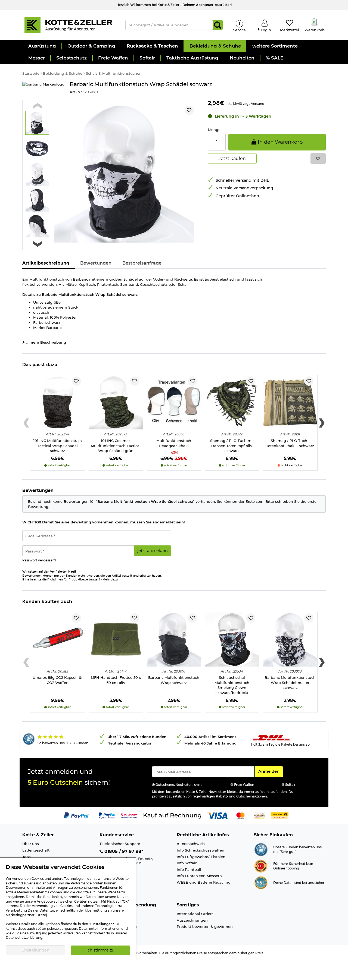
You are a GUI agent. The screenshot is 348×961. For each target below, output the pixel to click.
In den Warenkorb (279, 142)
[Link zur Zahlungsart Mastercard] (240, 815)
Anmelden (270, 771)
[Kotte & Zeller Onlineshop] (68, 25)
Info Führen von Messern (199, 876)
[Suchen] (218, 25)
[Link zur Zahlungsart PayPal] (76, 815)
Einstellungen (35, 950)
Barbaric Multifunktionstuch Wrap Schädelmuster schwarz (290, 682)
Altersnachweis (191, 843)
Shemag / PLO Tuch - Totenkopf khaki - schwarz (290, 443)
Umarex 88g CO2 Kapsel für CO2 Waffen (58, 680)
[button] (41, 46)
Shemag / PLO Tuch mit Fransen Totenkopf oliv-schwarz (232, 445)
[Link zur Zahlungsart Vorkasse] (259, 815)
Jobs (26, 857)
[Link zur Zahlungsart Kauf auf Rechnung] (172, 815)
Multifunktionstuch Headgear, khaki (173, 443)
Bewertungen (95, 263)
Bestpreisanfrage (141, 263)
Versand (257, 104)
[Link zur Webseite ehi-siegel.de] (261, 865)
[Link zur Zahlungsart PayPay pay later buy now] (107, 815)
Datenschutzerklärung (24, 938)
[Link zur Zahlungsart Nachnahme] (279, 815)
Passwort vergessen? (39, 560)
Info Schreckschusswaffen (200, 850)
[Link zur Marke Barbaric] (43, 88)
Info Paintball (189, 869)
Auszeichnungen (192, 920)
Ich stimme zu (100, 950)
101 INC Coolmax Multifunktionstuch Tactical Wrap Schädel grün (116, 445)
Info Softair (187, 863)
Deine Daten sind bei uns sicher (298, 883)
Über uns (30, 843)
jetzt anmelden (152, 550)
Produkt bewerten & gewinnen (205, 926)
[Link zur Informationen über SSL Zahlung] (261, 882)
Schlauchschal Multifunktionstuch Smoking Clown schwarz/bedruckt (232, 685)
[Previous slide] (37, 106)
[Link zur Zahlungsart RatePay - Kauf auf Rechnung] (129, 815)
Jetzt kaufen (232, 158)
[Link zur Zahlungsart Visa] (217, 815)
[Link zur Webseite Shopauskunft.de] (261, 849)
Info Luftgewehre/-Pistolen (201, 857)
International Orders (195, 914)
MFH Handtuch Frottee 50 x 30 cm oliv (116, 680)
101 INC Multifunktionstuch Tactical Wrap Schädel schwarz (57, 445)
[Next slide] (37, 244)
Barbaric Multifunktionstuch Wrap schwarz (173, 680)
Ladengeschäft (35, 850)
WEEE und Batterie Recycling (204, 882)
